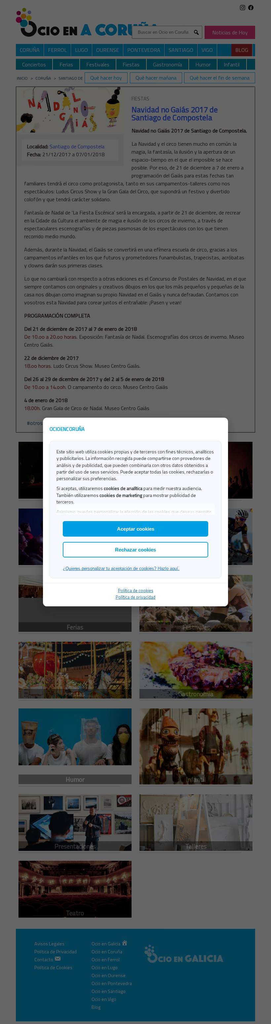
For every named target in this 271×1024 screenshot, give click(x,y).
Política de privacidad (135, 597)
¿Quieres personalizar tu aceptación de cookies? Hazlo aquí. (121, 568)
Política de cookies (135, 590)
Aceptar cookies (135, 529)
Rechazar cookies (135, 549)
